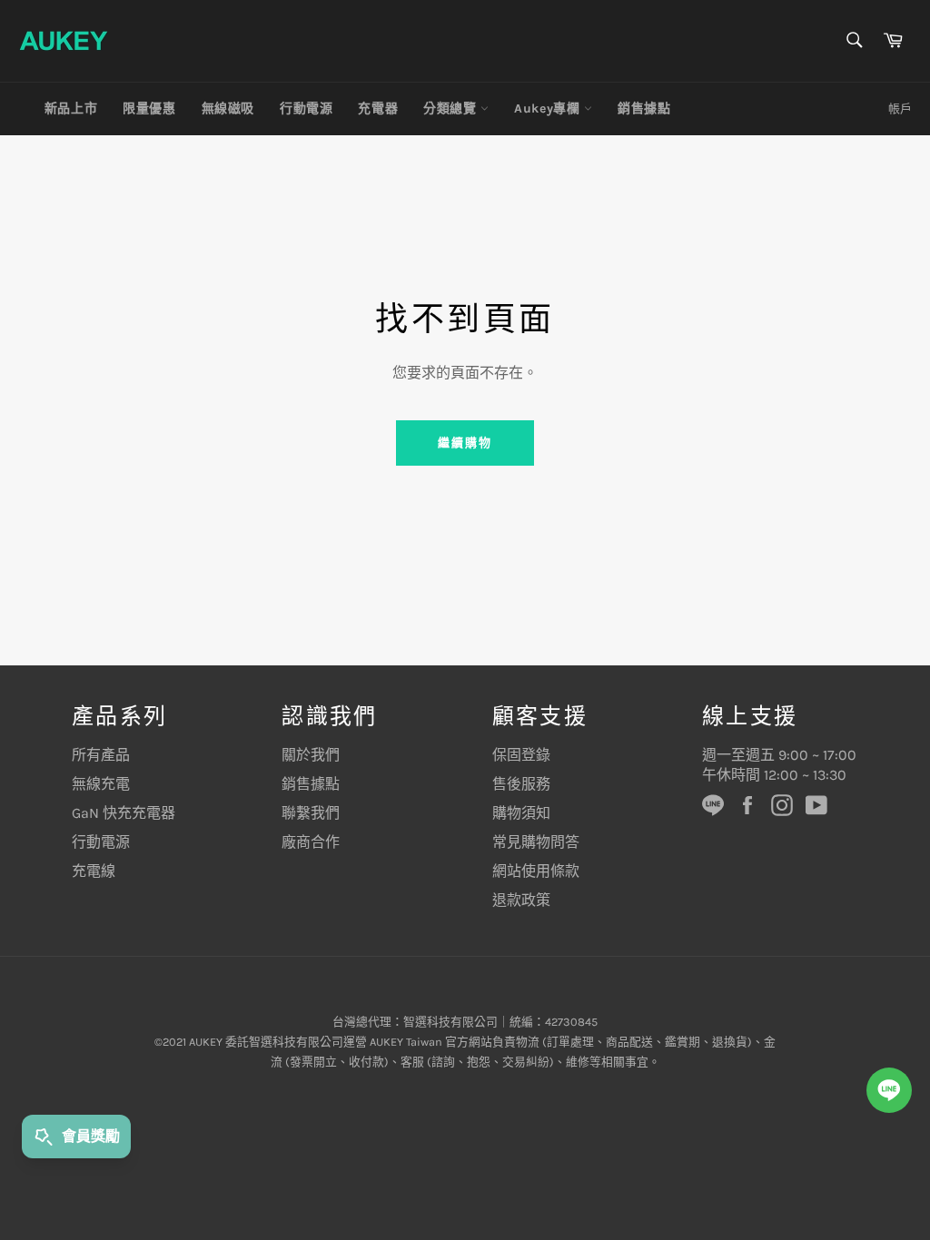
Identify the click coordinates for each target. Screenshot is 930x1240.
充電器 (378, 108)
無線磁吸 (228, 108)
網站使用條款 (535, 871)
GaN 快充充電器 (123, 813)
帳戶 (900, 108)
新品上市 (71, 108)
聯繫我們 (311, 813)
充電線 (93, 871)
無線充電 (101, 783)
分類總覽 (451, 108)
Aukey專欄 (549, 108)
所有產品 (101, 754)
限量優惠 (149, 108)
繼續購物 (465, 442)
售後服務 (521, 783)
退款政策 (521, 900)
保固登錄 (521, 754)
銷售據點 (644, 108)
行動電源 (306, 108)
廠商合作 (311, 842)
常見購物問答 (535, 842)
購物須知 (521, 813)
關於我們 (311, 754)
